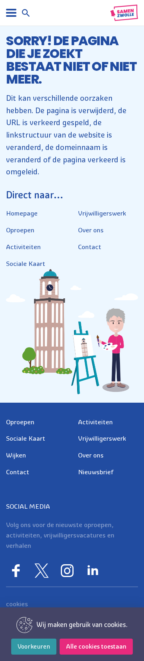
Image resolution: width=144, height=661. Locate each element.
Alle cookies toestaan (96, 646)
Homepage (22, 213)
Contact (89, 247)
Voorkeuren (34, 646)
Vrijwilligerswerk (102, 213)
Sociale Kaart (25, 264)
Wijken (16, 455)
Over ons (91, 230)
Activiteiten (23, 247)
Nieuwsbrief (96, 472)
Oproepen (20, 230)
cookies (17, 604)
